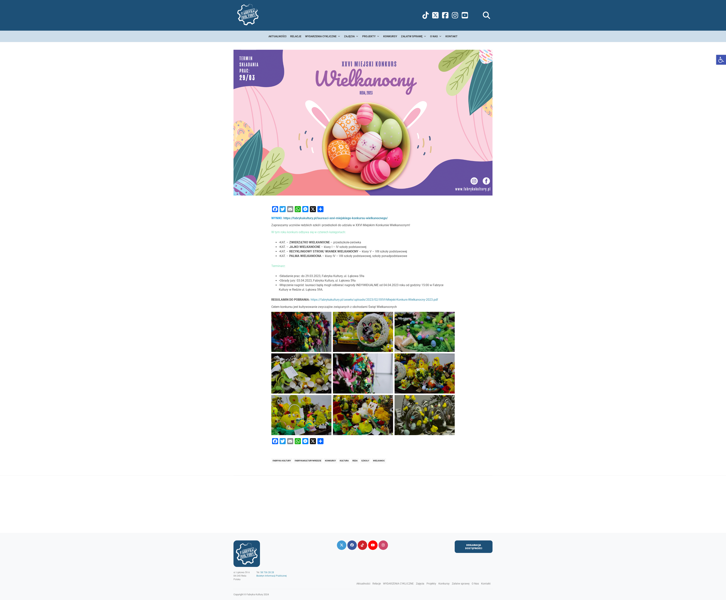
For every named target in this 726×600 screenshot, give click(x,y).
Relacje (295, 36)
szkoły (365, 461)
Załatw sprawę (412, 36)
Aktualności (277, 36)
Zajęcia (349, 36)
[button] (721, 60)
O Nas (434, 36)
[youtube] (373, 545)
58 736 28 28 (267, 572)
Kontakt (451, 36)
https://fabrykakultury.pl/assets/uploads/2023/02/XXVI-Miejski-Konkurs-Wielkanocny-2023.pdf (374, 299)
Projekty (369, 36)
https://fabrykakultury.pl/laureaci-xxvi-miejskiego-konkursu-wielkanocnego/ (335, 218)
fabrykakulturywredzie (308, 461)
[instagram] (383, 545)
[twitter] (341, 545)
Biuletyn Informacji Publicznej (271, 575)
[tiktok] (362, 545)
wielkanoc (379, 461)
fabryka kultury (282, 461)
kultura (344, 461)
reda (355, 461)
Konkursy (390, 36)
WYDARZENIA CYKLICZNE (321, 36)
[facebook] (352, 545)
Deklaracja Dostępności (473, 546)
